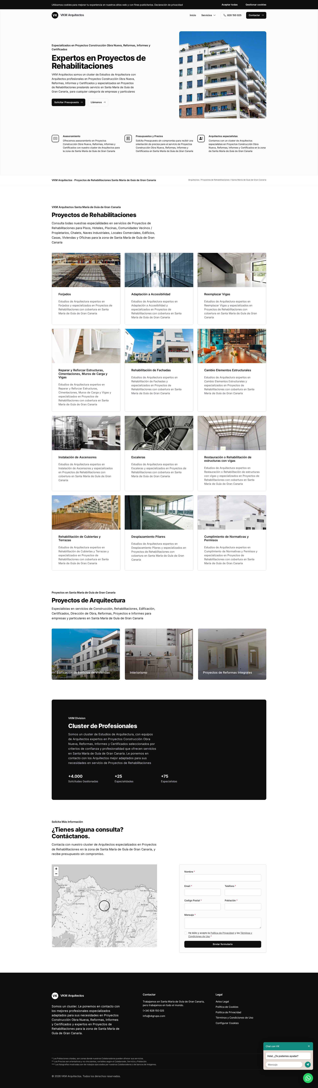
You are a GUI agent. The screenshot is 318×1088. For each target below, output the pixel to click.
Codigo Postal (193, 900)
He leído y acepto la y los (220, 934)
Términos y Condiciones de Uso (234, 1017)
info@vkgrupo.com (154, 1015)
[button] (104, 905)
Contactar (254, 15)
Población (231, 900)
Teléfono (230, 886)
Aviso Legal (222, 1001)
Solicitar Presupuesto (66, 102)
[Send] (308, 1064)
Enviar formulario (223, 944)
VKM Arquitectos (72, 15)
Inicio (193, 15)
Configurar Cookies (227, 1023)
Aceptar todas (230, 4)
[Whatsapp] (308, 1078)
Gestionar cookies (256, 4)
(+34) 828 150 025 (153, 1010)
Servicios (206, 15)
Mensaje (190, 914)
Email (188, 886)
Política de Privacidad (222, 932)
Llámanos (96, 102)
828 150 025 (234, 15)
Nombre (189, 871)
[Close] (309, 1046)
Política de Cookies (227, 1006)
